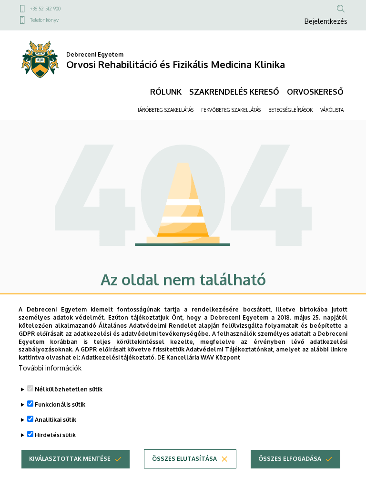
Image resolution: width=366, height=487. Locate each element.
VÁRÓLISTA (332, 110)
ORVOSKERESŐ (315, 92)
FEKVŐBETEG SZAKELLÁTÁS (231, 110)
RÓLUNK (166, 92)
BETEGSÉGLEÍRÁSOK (290, 110)
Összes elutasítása (184, 458)
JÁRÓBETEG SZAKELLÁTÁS (165, 110)
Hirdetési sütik (55, 434)
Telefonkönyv (44, 20)
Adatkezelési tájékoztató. (118, 357)
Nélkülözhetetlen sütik (68, 389)
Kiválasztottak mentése (70, 458)
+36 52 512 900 (45, 8)
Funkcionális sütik (60, 404)
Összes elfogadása (289, 458)
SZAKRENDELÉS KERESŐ (234, 92)
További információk (50, 368)
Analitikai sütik (55, 419)
